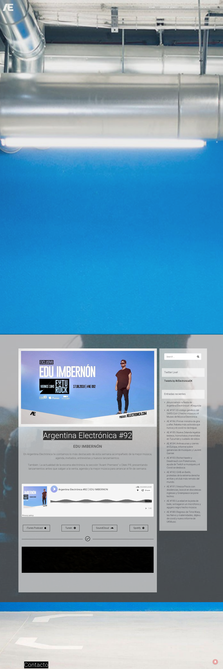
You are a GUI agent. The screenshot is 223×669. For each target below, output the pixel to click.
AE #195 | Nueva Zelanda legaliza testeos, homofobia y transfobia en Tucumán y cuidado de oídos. (183, 435)
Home (152, 7)
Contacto (204, 7)
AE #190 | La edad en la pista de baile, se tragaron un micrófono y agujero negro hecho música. (184, 504)
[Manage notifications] (215, 661)
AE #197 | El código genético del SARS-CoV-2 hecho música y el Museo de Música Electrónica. (183, 413)
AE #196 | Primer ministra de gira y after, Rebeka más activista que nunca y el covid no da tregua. (183, 424)
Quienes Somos (169, 7)
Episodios (188, 7)
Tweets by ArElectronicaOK (178, 381)
